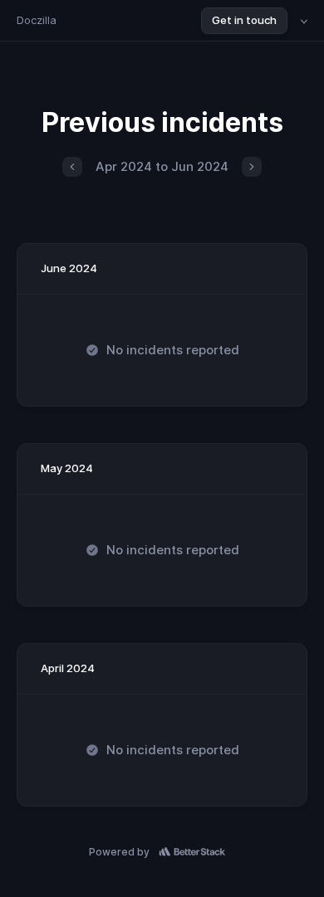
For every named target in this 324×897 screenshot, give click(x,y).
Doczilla (36, 20)
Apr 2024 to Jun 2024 (162, 166)
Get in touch (244, 20)
